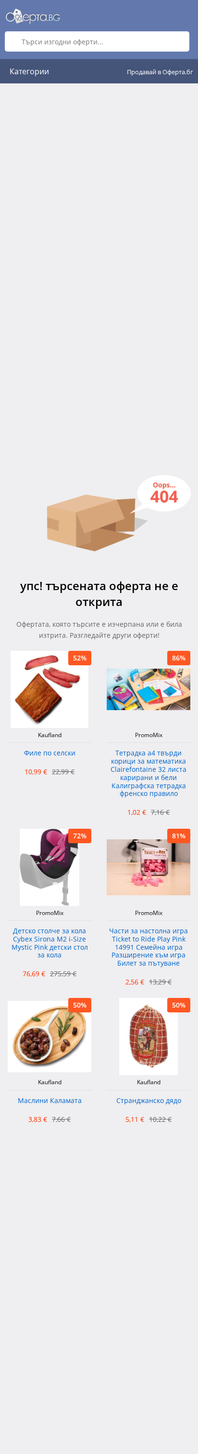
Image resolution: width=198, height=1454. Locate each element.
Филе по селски (49, 753)
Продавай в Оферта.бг (160, 71)
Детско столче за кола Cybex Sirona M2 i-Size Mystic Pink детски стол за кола (50, 943)
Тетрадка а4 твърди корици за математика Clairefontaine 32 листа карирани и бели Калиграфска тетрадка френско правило (148, 773)
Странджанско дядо (148, 1101)
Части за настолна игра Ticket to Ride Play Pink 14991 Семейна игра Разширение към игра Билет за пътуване (148, 947)
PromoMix (148, 735)
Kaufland (50, 735)
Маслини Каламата (50, 1101)
